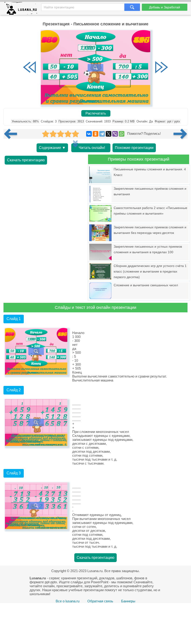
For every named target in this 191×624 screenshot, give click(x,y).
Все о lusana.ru (67, 601)
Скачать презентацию (26, 160)
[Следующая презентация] (181, 134)
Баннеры (128, 601)
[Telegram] (102, 134)
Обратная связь (100, 601)
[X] (108, 134)
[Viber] (115, 134)
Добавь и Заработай (164, 7)
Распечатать (95, 113)
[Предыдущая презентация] (12, 134)
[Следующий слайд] (161, 68)
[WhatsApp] (121, 134)
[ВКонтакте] (89, 134)
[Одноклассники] (95, 134)
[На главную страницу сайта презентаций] (22, 9)
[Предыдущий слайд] (29, 68)
